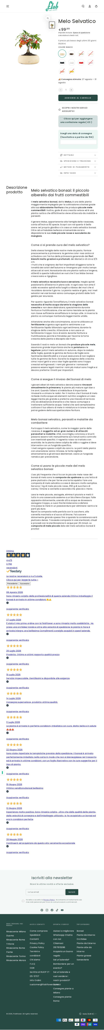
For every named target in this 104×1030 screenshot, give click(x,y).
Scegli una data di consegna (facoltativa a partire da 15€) (77, 135)
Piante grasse (84, 955)
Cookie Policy (37, 947)
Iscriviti (71, 892)
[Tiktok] (57, 910)
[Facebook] (52, 910)
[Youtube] (62, 910)
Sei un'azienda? (61, 959)
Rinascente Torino (16, 956)
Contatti (34, 939)
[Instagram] (47, 910)
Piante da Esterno (86, 943)
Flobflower (17, 1014)
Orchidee (82, 939)
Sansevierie (83, 959)
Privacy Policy (49, 900)
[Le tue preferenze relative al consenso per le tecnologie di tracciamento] (2, 772)
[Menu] (7, 6)
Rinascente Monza (16, 960)
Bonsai (80, 930)
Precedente (12, 583)
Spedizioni (35, 935)
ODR (32, 967)
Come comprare (39, 930)
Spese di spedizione (81, 33)
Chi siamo (35, 959)
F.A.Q (32, 963)
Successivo (25, 583)
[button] (83, 6)
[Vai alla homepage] (52, 6)
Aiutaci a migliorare (63, 930)
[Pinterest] (42, 910)
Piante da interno (86, 935)
